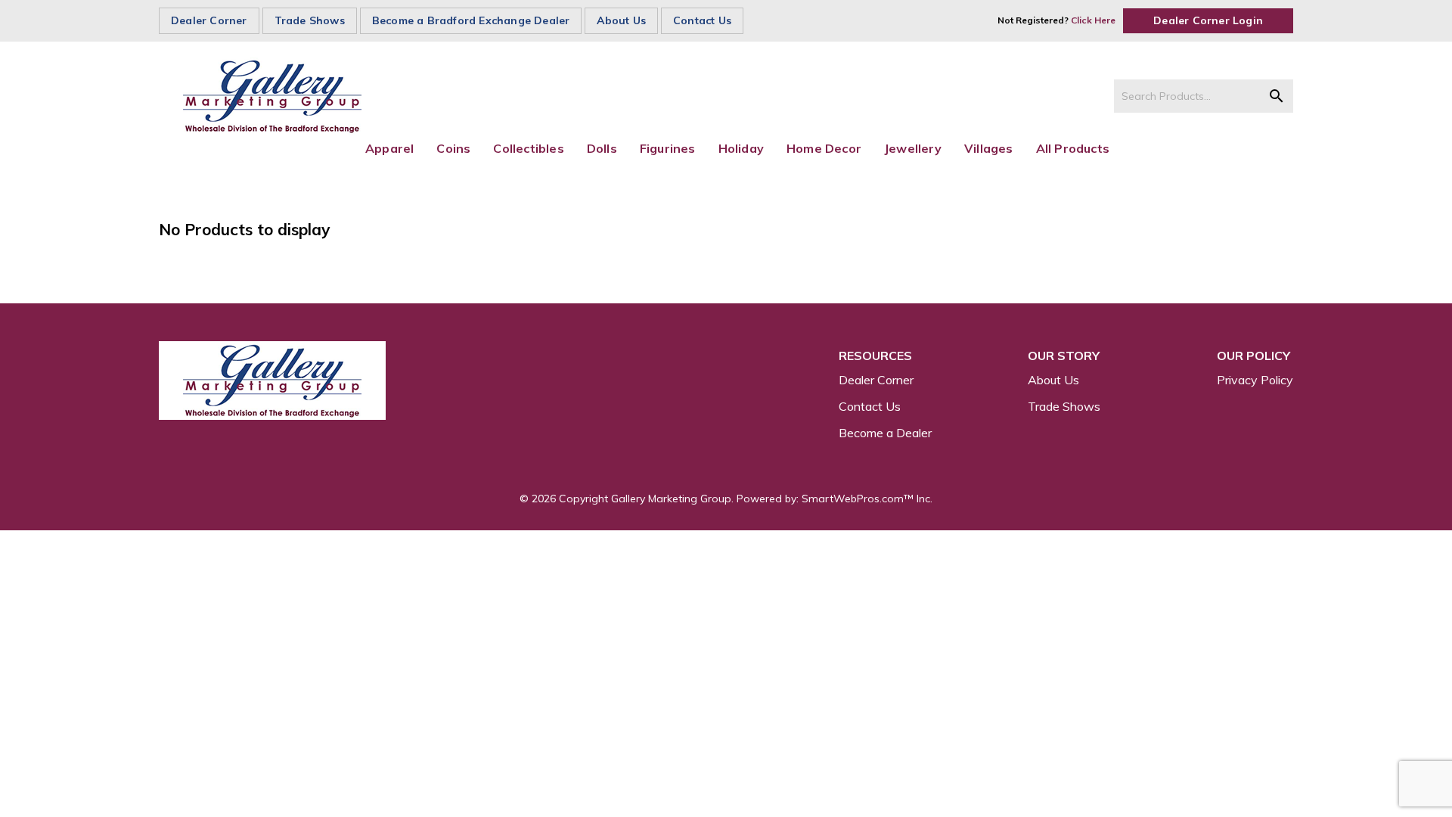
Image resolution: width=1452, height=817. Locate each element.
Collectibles (528, 148)
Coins (453, 148)
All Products (1072, 148)
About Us (621, 20)
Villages (988, 148)
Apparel (389, 148)
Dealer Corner (209, 20)
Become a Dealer (885, 432)
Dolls (602, 148)
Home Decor (823, 148)
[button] (1276, 96)
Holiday (741, 148)
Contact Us (702, 20)
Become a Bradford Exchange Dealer (471, 20)
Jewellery (913, 148)
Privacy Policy (1255, 379)
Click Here (1093, 20)
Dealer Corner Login (1208, 20)
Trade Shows (310, 20)
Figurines (668, 148)
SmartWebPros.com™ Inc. (867, 498)
